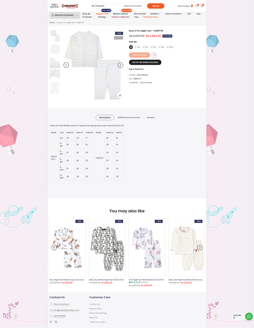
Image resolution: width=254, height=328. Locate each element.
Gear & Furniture (173, 13)
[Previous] (66, 65)
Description (105, 117)
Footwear (87, 17)
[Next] (120, 65)
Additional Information (129, 117)
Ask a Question (136, 69)
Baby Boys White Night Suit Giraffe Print (106, 280)
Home (52, 22)
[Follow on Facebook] (51, 322)
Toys (136, 17)
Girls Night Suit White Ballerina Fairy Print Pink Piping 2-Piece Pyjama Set (160, 280)
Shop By (86, 13)
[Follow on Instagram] (56, 322)
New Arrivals (140, 13)
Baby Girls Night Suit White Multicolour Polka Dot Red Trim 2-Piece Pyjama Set (202, 280)
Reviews (151, 117)
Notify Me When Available (145, 62)
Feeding (101, 17)
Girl (189, 13)
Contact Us (94, 304)
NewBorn (154, 13)
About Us (93, 317)
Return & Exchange (98, 313)
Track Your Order (97, 322)
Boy (198, 13)
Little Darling (142, 75)
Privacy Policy (95, 308)
